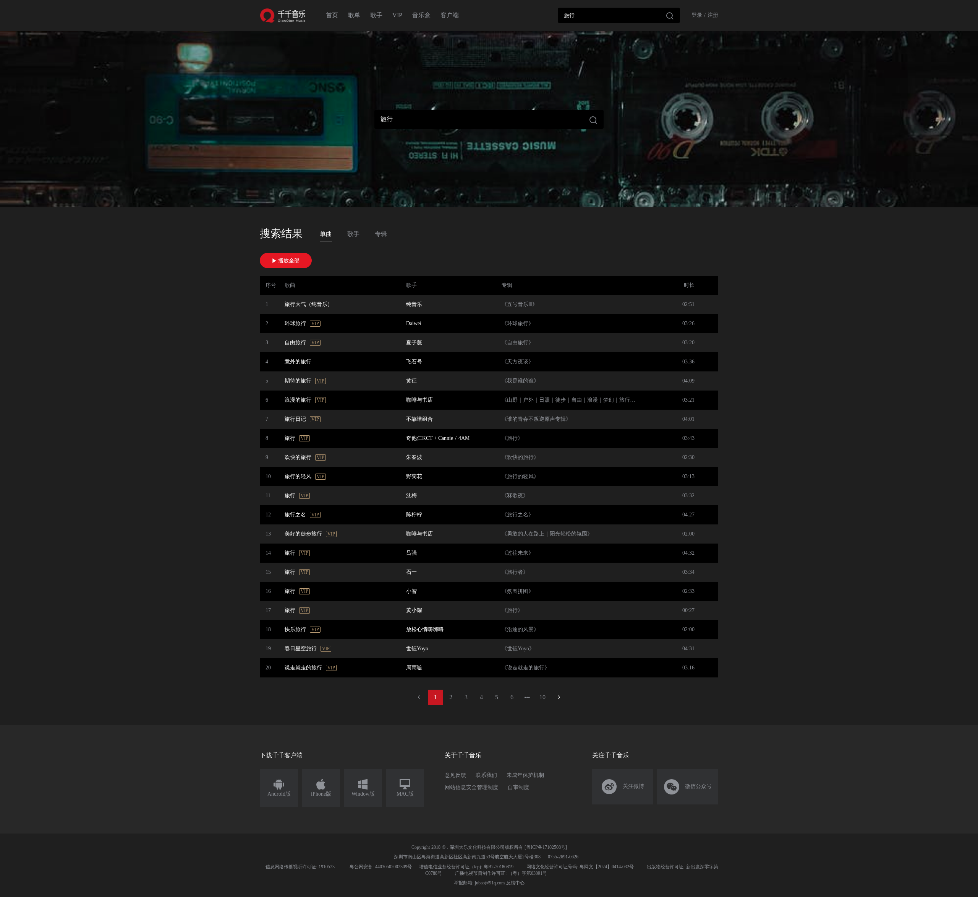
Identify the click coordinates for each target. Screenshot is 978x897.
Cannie (445, 438)
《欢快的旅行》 (520, 457)
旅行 (290, 438)
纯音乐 (414, 304)
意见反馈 (455, 775)
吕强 (411, 553)
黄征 (411, 381)
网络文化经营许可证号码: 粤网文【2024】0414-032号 (580, 866)
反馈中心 (515, 883)
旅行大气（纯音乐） (309, 304)
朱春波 (414, 457)
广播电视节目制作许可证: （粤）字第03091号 (501, 873)
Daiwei (413, 323)
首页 (332, 15)
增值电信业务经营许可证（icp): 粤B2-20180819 (466, 866)
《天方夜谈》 (518, 362)
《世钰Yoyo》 (518, 648)
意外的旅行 (298, 362)
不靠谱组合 (419, 419)
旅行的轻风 (298, 476)
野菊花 (414, 476)
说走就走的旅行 (303, 668)
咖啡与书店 (419, 400)
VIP (397, 15)
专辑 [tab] (381, 234)
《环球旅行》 (518, 323)
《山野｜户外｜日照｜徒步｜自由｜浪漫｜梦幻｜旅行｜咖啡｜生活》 (584, 400)
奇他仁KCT (419, 438)
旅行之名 (295, 515)
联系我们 (486, 775)
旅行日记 (295, 419)
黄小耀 (414, 610)
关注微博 (623, 786)
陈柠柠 (414, 515)
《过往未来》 (518, 553)
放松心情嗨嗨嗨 (425, 629)
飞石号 (414, 362)
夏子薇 (414, 342)
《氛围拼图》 (518, 591)
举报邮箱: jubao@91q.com (479, 883)
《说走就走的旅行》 (526, 668)
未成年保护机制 (525, 775)
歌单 (354, 15)
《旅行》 (512, 438)
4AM (464, 438)
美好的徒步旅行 (303, 534)
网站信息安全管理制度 (471, 787)
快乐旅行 (295, 629)
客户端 (449, 15)
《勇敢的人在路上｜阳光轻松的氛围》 (547, 534)
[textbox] (619, 15)
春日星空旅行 (301, 648)
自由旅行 (295, 342)
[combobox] (619, 15)
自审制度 (518, 787)
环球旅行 (295, 323)
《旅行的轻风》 (520, 476)
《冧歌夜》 (515, 495)
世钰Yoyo (417, 648)
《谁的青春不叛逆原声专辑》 (536, 419)
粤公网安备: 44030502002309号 (380, 866)
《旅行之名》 (518, 515)
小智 (411, 591)
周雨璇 (414, 668)
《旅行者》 (515, 572)
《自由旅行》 (518, 342)
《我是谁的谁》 (520, 381)
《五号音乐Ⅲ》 (520, 304)
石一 (411, 572)
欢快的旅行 (298, 457)
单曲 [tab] (326, 234)
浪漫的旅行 (298, 400)
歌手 (376, 15)
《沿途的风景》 (520, 629)
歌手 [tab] (353, 234)
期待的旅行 (298, 381)
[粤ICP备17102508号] (546, 847)
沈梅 (411, 495)
